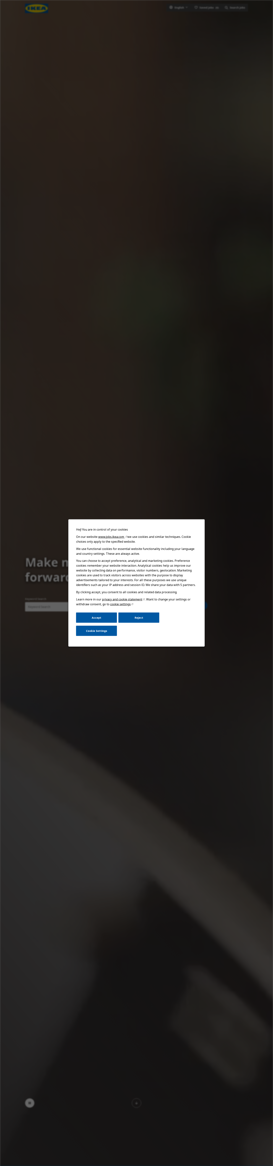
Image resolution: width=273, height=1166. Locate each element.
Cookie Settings (96, 631)
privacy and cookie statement (122, 599)
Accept (96, 617)
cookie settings (120, 604)
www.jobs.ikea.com (111, 537)
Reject (139, 617)
